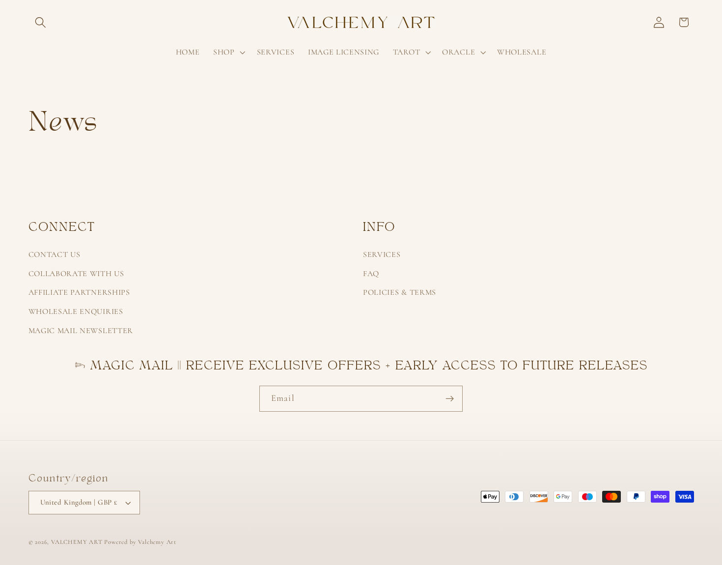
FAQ (371, 274)
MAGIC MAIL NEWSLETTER (81, 331)
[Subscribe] (449, 399)
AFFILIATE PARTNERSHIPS (79, 292)
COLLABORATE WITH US (76, 274)
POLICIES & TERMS (399, 292)
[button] (41, 22)
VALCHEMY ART (77, 542)
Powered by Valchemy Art (140, 542)
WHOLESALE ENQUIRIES (75, 311)
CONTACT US (54, 254)
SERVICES (382, 254)
